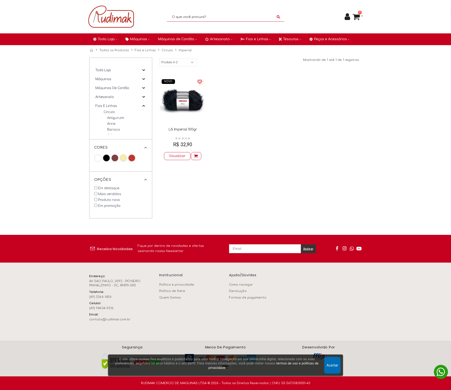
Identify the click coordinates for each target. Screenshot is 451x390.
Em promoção (109, 206)
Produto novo (109, 200)
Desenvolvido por (318, 347)
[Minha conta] (347, 17)
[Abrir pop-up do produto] (196, 156)
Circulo (167, 50)
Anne (111, 124)
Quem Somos (170, 297)
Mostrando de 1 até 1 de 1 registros (331, 60)
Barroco (113, 129)
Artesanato (104, 97)
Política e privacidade (176, 284)
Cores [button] (101, 148)
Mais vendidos (109, 194)
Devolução (238, 291)
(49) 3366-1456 (100, 297)
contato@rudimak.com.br (110, 319)
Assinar (308, 248)
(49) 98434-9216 (101, 308)
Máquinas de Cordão (112, 88)
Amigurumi (115, 118)
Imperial (185, 50)
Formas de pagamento (247, 297)
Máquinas (103, 79)
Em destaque (108, 188)
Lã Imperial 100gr (182, 129)
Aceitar (332, 365)
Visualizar (177, 156)
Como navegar (241, 284)
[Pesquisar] (278, 16)
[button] (357, 17)
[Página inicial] (91, 50)
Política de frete (172, 291)
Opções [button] (102, 180)
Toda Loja (103, 70)
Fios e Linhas (145, 50)
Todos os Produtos (114, 50)
